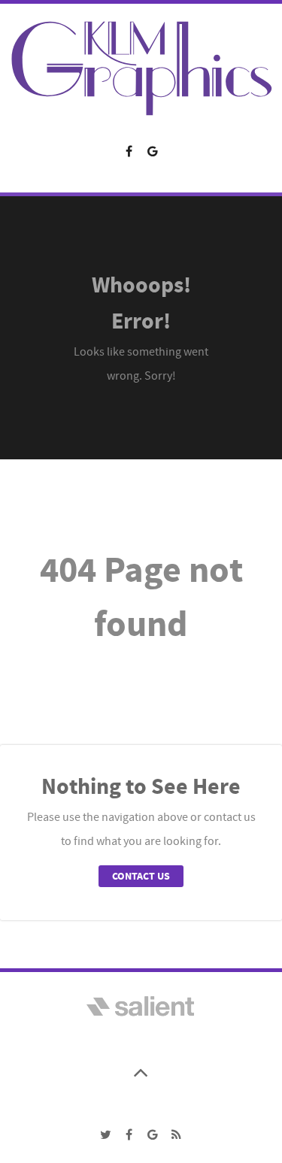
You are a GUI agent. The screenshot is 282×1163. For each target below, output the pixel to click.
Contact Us (141, 876)
